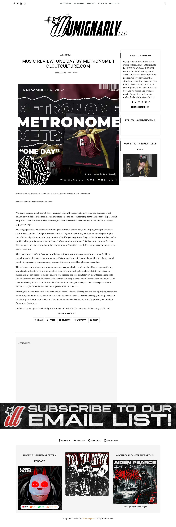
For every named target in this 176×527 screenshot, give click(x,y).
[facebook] (14, 4)
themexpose (88, 518)
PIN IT (95, 320)
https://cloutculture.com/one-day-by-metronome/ (34, 201)
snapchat (96, 441)
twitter (81, 441)
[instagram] (24, 4)
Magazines (79, 4)
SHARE (40, 320)
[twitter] (17, 4)
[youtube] (21, 4)
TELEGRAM (66, 320)
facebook (65, 441)
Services (91, 4)
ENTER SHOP (65, 4)
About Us (102, 4)
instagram (112, 441)
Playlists (114, 4)
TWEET (52, 320)
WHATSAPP (81, 320)
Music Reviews (65, 55)
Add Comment (73, 73)
